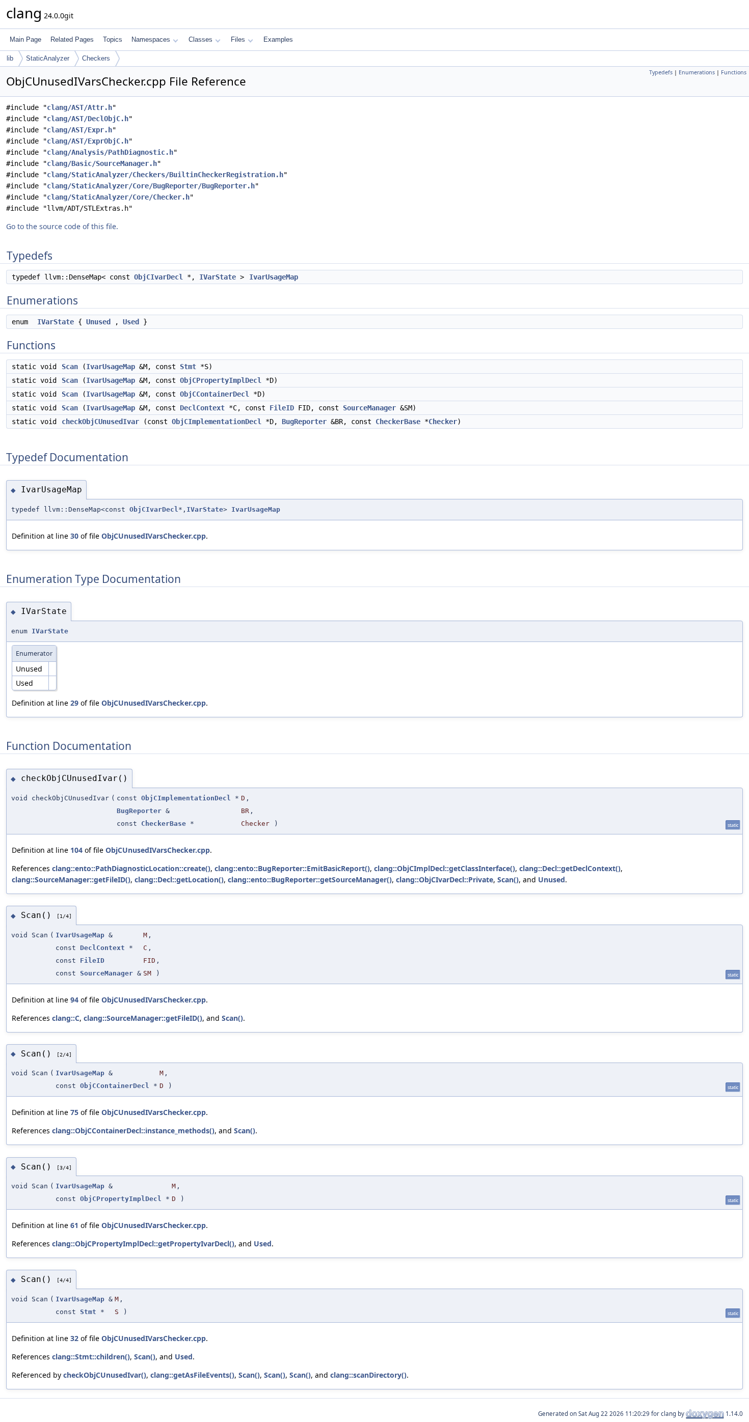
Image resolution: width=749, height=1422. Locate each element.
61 (74, 1225)
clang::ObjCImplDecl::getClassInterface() (444, 868)
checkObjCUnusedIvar (100, 421)
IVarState (217, 277)
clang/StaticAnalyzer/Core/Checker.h (118, 197)
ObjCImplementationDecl (216, 421)
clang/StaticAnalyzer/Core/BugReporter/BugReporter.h (151, 186)
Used (131, 322)
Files (238, 39)
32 (74, 1338)
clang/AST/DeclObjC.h (87, 119)
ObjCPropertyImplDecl (220, 380)
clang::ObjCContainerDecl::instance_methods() (133, 1130)
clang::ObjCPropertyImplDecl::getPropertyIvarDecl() (143, 1243)
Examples (278, 39)
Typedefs (661, 72)
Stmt (188, 367)
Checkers (96, 58)
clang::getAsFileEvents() (192, 1375)
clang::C (65, 1018)
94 (74, 1000)
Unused (98, 322)
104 (76, 850)
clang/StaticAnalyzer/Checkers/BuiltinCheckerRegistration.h (165, 175)
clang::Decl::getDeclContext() (570, 868)
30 (74, 536)
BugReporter (304, 421)
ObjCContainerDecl (214, 394)
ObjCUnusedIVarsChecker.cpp (153, 536)
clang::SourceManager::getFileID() (71, 879)
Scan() (508, 879)
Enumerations (697, 72)
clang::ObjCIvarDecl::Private (444, 879)
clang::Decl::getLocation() (179, 879)
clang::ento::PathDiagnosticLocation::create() (131, 868)
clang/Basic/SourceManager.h (102, 163)
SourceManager (369, 408)
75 (74, 1112)
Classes (200, 39)
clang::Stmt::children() (91, 1356)
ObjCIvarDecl (158, 277)
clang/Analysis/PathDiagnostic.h (110, 152)
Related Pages (72, 39)
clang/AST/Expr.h (79, 130)
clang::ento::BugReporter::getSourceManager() (310, 879)
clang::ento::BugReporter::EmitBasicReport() (292, 868)
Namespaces (150, 39)
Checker (443, 421)
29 (74, 703)
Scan (70, 367)
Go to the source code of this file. (62, 226)
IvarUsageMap (273, 277)
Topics (112, 39)
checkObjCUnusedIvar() (104, 1375)
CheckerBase (398, 421)
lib (10, 58)
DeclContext (202, 408)
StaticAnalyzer (47, 58)
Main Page (25, 39)
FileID (282, 408)
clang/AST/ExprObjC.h (87, 141)
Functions (733, 72)
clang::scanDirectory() (368, 1375)
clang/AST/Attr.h (79, 107)
